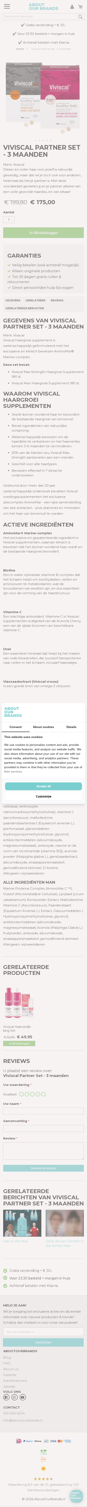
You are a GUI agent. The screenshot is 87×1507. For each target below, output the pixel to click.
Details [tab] (71, 727)
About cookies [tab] (43, 727)
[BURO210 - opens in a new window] (67, 712)
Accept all (44, 786)
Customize (43, 796)
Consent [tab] (16, 727)
